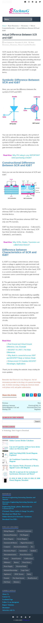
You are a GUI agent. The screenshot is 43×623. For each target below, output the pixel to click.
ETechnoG (26, 620)
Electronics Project (10, 551)
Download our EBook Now (11, 514)
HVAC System (19, 574)
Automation (23, 551)
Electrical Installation (20, 547)
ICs (32, 547)
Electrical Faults (21, 566)
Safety (29, 574)
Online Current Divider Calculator (21, 440)
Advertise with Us (8, 610)
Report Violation (8, 605)
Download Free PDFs (9, 519)
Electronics (24, 26)
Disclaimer (6, 608)
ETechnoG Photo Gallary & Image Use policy (18, 511)
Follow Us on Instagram (10, 602)
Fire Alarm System (18, 578)
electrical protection (10, 535)
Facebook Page (7, 599)
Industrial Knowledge (10, 570)
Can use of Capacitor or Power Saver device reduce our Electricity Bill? (24, 448)
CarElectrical (28, 558)
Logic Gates (25, 570)
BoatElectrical (32, 578)
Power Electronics (25, 554)
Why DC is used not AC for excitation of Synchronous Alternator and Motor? (23, 473)
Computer (7, 547)
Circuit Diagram (22, 539)
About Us (5, 594)
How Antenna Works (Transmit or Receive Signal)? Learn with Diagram (24, 467)
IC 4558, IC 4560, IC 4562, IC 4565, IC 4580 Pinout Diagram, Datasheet (24, 479)
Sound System (16, 558)
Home (4, 26)
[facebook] (25, 2)
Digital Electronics (26, 543)
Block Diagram (8, 539)
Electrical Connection (24, 531)
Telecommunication (10, 554)
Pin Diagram (24, 535)
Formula (6, 578)
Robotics (16, 582)
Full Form (7, 582)
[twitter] (40, 2)
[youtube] (36, 2)
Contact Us (6, 597)
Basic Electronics (13, 26)
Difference (7, 562)
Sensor (6, 558)
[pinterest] (32, 2)
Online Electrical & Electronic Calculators (17, 516)
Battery (16, 562)
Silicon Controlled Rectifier (26, 45)
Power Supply (8, 566)
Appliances (7, 574)
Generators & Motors (10, 543)
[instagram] (29, 2)
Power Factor (26, 562)
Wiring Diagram (9, 531)
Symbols (33, 551)
